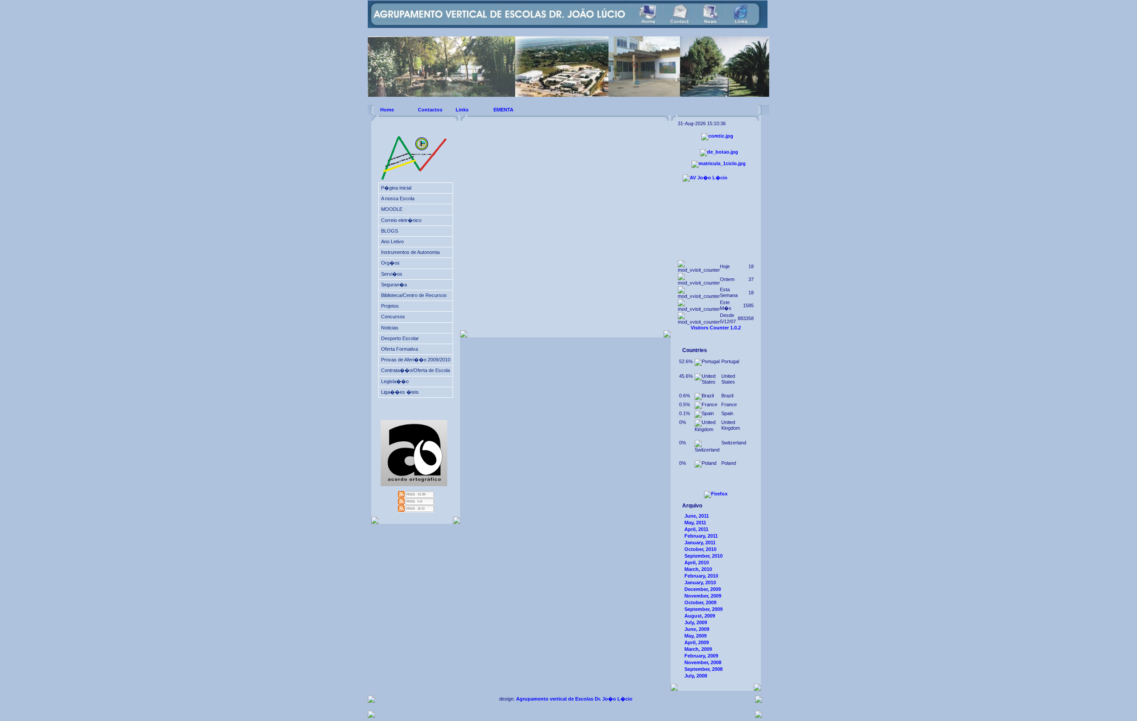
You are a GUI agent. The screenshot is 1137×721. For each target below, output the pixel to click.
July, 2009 (695, 622)
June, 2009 (696, 629)
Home (387, 109)
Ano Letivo (392, 241)
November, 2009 (702, 595)
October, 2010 (700, 549)
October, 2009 (700, 602)
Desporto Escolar (400, 338)
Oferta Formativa (399, 349)
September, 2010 (703, 556)
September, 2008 (703, 669)
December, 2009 (702, 589)
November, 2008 (702, 662)
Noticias (389, 327)
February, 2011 (701, 536)
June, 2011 (696, 516)
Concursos (393, 316)
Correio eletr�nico (401, 220)
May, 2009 (695, 635)
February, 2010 (701, 575)
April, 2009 (696, 642)
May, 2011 (695, 522)
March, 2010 (698, 569)
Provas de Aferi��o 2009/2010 (415, 359)
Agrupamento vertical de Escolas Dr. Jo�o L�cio (574, 698)
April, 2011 (696, 529)
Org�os (390, 262)
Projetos (390, 306)
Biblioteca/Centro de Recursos (414, 295)
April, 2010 (696, 562)
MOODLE (391, 209)
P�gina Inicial (396, 187)
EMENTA (503, 109)
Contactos (430, 109)
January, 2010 (700, 582)
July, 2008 (695, 675)
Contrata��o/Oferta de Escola (415, 370)
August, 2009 (699, 615)
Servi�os (391, 274)
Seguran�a (394, 284)
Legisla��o (395, 381)
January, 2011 (700, 542)
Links (462, 109)
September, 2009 (703, 609)
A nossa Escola (397, 198)
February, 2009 (701, 655)
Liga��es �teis (400, 392)
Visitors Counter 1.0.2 (716, 327)
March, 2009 (698, 649)
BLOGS (389, 231)
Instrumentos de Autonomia (410, 252)
